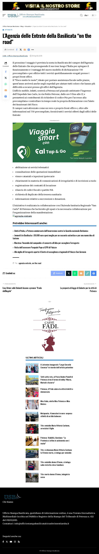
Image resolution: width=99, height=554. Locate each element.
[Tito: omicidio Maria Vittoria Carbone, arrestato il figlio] (32, 429)
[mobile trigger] (5, 15)
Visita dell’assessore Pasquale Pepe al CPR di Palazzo (35, 247)
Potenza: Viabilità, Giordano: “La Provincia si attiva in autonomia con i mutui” (54, 440)
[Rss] (19, 542)
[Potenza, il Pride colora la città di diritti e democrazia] (32, 392)
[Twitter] (7, 542)
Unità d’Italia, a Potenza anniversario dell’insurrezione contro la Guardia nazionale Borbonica (51, 230)
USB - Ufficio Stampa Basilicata (15, 56)
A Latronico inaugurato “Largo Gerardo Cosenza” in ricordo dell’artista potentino (56, 366)
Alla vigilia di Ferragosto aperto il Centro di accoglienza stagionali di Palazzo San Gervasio (50, 251)
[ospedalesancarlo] (49, 19)
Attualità (8, 30)
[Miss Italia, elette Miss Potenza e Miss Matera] (32, 404)
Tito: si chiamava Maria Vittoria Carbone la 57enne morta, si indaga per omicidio (56, 451)
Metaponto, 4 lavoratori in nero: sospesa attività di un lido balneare (56, 415)
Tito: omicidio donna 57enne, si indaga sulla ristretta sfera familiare (55, 463)
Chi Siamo (8, 502)
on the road (36, 263)
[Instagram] (15, 542)
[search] (81, 15)
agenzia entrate (25, 263)
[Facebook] (3, 542)
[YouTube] (11, 542)
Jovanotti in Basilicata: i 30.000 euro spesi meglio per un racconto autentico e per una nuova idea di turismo (53, 237)
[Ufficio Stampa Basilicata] (26, 15)
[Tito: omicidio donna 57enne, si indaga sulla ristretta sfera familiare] (32, 465)
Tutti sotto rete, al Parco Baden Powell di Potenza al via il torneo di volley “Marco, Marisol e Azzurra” (56, 379)
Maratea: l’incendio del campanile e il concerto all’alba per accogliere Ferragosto (46, 242)
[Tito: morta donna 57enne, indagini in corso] (32, 477)
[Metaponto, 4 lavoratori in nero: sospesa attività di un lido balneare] (32, 416)
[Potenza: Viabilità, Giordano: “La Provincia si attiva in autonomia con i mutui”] (32, 441)
